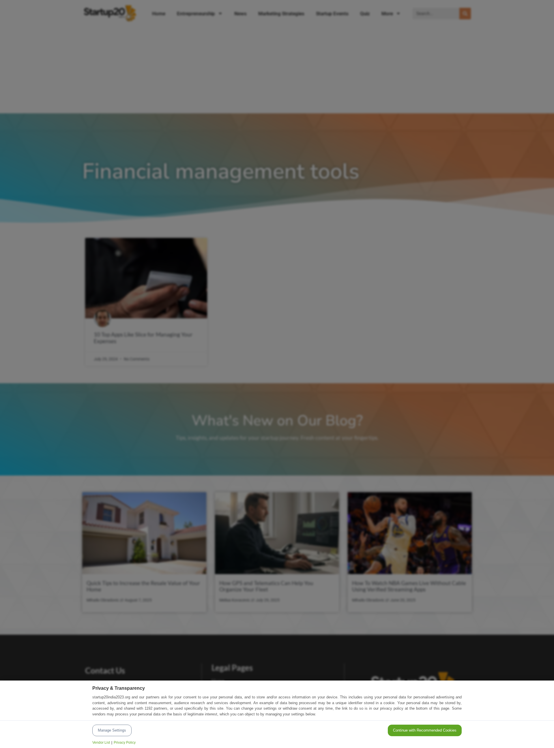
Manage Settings (112, 730)
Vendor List (101, 743)
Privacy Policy (125, 743)
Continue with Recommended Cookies (424, 730)
